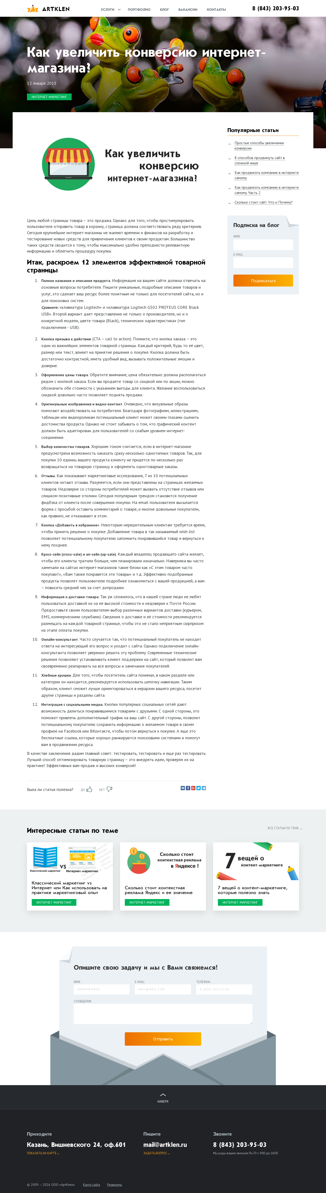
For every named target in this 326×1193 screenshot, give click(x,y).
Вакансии (188, 9)
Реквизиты (114, 1184)
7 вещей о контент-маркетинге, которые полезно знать (253, 890)
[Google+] (193, 788)
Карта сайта (91, 1184)
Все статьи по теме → (285, 828)
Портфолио (139, 9)
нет (102, 790)
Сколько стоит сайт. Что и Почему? (264, 202)
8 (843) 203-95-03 (275, 9)
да (83, 790)
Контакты (216, 9)
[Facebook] (188, 788)
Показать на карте (42, 1153)
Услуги (107, 9)
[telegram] (204, 788)
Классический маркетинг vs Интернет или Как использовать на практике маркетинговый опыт (69, 888)
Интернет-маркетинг (49, 97)
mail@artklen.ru (165, 1145)
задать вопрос (155, 1153)
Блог (164, 9)
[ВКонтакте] (183, 788)
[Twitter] (198, 788)
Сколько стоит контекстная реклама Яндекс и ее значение (159, 890)
